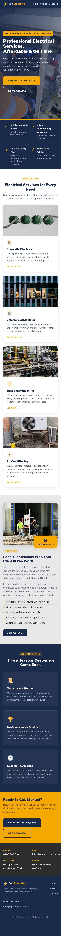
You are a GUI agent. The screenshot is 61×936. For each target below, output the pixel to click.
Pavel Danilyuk (26, 931)
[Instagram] (30, 924)
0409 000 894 (17, 91)
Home (35, 3)
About (43, 3)
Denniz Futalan (48, 931)
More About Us (15, 632)
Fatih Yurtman (15, 931)
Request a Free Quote (21, 80)
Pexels (39, 933)
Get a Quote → (14, 266)
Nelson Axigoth (29, 933)
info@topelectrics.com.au (45, 854)
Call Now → (12, 408)
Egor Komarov (37, 931)
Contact (53, 3)
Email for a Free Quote (22, 822)
